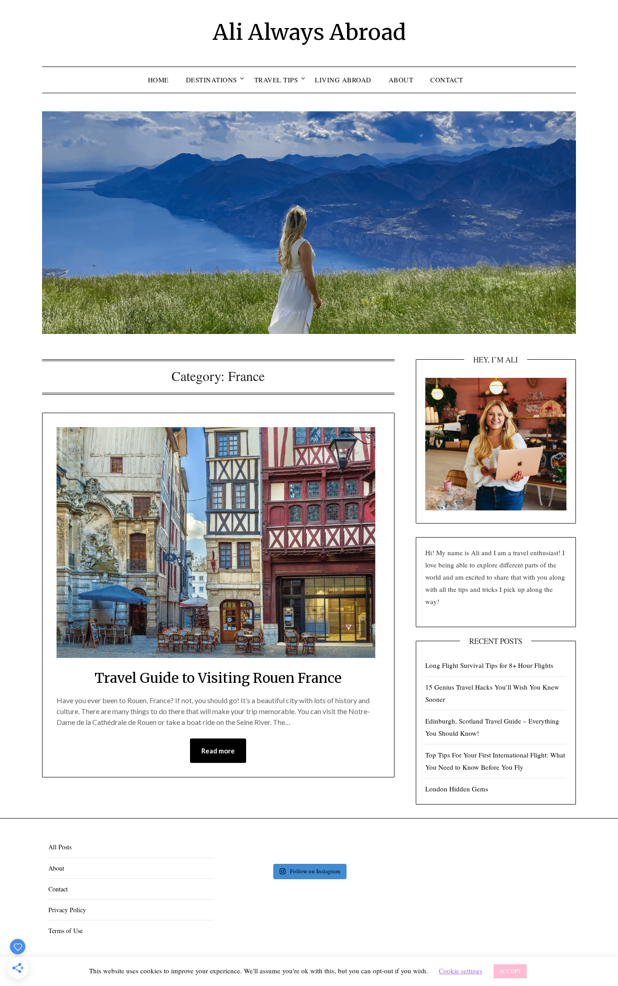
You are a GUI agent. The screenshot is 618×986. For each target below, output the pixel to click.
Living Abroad (343, 79)
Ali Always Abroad (309, 32)
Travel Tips (276, 79)
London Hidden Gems (456, 788)
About (401, 79)
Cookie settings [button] (460, 970)
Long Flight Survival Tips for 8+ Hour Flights (489, 665)
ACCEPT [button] (510, 971)
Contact (446, 79)
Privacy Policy (67, 909)
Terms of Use (65, 930)
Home (158, 79)
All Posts (59, 847)
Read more (218, 751)
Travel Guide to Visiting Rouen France (218, 677)
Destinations (211, 79)
